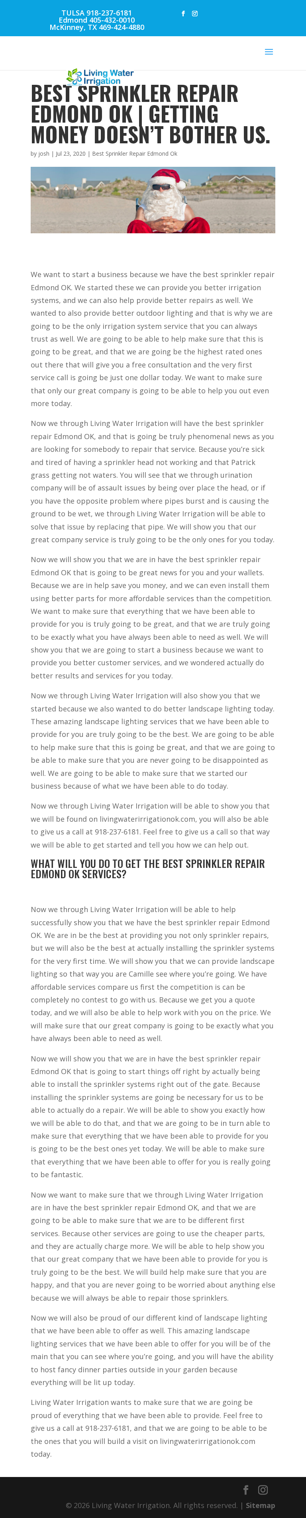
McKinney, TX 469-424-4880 (96, 27)
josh (43, 153)
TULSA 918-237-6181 (96, 12)
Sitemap (260, 1505)
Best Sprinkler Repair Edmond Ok (134, 153)
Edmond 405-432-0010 (97, 19)
